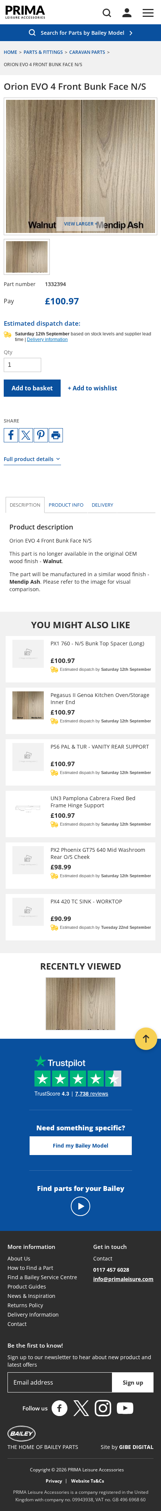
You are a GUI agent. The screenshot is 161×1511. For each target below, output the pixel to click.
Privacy (54, 1481)
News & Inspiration (31, 1295)
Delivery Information (33, 1314)
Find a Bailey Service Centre (42, 1277)
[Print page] (56, 435)
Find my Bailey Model (80, 1145)
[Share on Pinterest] (41, 435)
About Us (18, 1258)
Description (25, 504)
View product (80, 659)
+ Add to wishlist (92, 388)
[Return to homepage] (25, 12)
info (66, 504)
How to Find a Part (30, 1267)
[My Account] (127, 13)
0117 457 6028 (111, 1269)
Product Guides (26, 1286)
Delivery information (47, 339)
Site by (127, 1446)
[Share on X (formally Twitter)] (26, 435)
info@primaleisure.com (123, 1279)
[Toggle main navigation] (148, 12)
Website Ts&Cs (87, 1481)
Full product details (29, 459)
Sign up (133, 1382)
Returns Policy (25, 1305)
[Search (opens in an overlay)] (107, 13)
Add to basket (32, 388)
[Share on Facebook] (11, 435)
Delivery (102, 504)
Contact (17, 1323)
